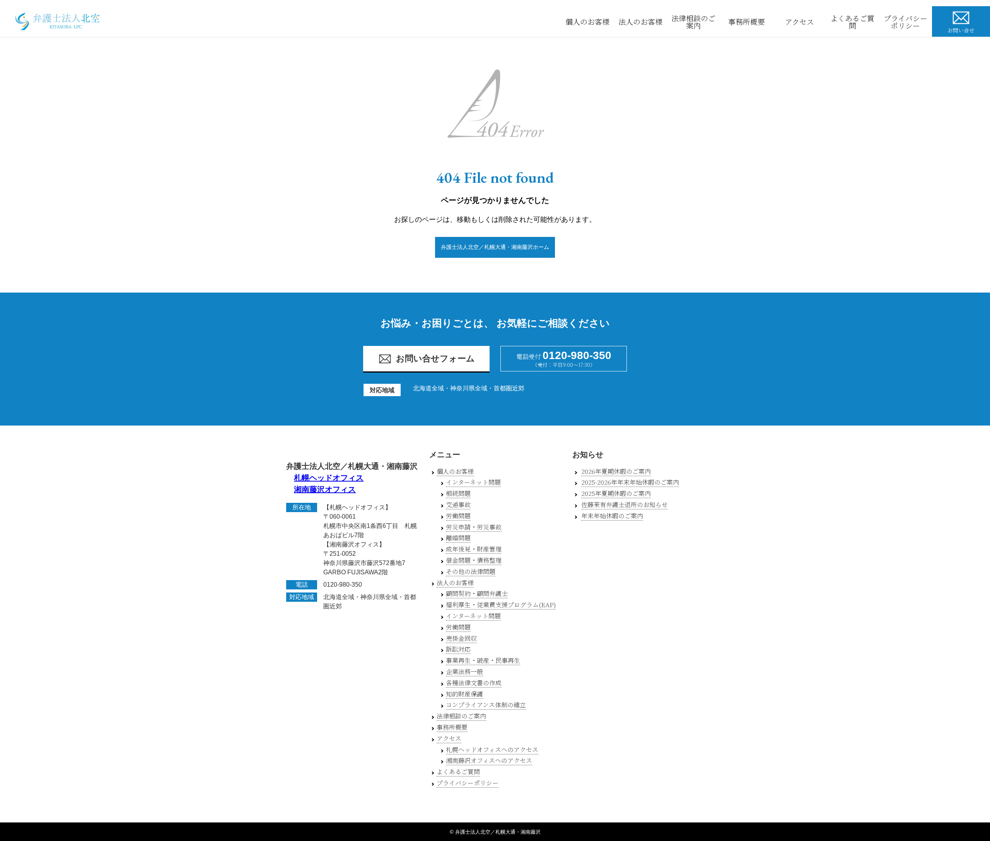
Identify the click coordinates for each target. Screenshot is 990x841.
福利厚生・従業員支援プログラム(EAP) (501, 604)
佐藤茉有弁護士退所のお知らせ (624, 504)
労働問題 (458, 515)
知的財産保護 (464, 693)
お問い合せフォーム (435, 358)
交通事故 (458, 504)
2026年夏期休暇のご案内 (616, 471)
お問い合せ (961, 30)
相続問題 (458, 493)
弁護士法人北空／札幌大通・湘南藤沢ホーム (495, 247)
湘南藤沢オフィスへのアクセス (489, 760)
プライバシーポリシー (905, 22)
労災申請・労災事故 (474, 527)
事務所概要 (746, 21)
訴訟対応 (458, 649)
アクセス (799, 21)
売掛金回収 (461, 638)
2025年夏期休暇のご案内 (616, 493)
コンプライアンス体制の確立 (486, 704)
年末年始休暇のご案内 (612, 515)
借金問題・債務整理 (474, 560)
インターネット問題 (473, 482)
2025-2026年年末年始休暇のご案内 (630, 482)
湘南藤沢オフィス (325, 489)
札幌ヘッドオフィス (329, 477)
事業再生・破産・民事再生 (483, 660)
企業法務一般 (464, 671)
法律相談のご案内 (693, 22)
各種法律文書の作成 (474, 682)
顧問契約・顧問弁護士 (477, 593)
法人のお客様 (640, 21)
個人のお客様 (587, 21)
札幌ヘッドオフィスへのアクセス (492, 749)
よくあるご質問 (852, 22)
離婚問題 (458, 537)
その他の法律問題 (470, 571)
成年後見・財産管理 (474, 549)
